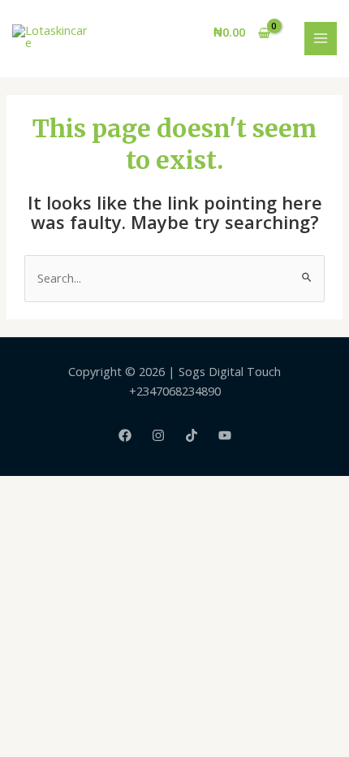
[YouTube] (224, 435)
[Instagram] (158, 435)
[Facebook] (124, 435)
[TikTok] (191, 435)
